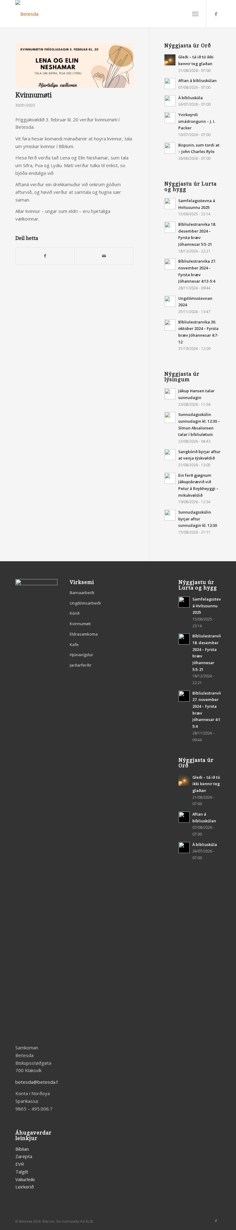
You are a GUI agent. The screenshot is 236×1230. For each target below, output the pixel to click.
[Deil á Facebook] (45, 256)
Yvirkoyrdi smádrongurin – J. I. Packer (196, 121)
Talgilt (21, 1172)
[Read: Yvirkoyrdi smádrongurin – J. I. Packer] (169, 117)
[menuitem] (195, 14)
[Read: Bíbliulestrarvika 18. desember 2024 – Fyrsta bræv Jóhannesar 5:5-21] (169, 227)
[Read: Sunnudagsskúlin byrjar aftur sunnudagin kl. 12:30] (169, 515)
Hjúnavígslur (81, 654)
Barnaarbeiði (82, 592)
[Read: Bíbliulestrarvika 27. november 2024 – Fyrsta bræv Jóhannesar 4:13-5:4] (169, 264)
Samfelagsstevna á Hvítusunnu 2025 (209, 605)
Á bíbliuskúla (190, 97)
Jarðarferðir (81, 665)
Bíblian (22, 1149)
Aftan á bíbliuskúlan (197, 80)
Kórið (75, 613)
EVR (19, 1164)
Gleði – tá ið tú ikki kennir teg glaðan (206, 783)
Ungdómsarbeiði (85, 603)
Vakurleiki (25, 1179)
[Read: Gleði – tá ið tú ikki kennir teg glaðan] (169, 59)
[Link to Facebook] (216, 13)
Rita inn (48, 1221)
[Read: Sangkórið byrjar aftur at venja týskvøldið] (169, 454)
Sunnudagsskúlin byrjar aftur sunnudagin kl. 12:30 (197, 518)
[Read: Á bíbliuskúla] (169, 100)
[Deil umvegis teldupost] (104, 256)
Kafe (74, 644)
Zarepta (23, 1156)
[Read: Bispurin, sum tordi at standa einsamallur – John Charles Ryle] (169, 148)
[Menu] (195, 14)
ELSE (89, 1221)
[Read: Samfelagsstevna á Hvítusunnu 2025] (169, 203)
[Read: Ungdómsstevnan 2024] (169, 301)
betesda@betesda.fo (38, 1082)
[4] (74, 65)
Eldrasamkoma (84, 634)
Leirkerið (24, 1187)
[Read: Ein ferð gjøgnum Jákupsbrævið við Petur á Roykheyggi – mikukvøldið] (169, 478)
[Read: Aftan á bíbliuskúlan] (169, 83)
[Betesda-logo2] (26, 14)
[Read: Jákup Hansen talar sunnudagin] (169, 393)
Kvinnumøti (80, 623)
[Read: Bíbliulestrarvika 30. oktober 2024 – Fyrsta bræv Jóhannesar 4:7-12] (169, 325)
